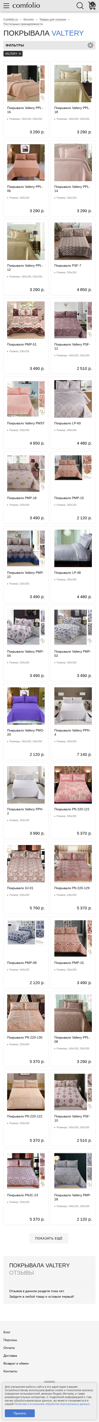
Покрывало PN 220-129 (72, 888)
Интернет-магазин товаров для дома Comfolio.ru (26, 5)
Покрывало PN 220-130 (24, 1037)
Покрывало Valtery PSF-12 (72, 346)
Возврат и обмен (16, 1363)
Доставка (10, 1355)
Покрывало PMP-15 (69, 498)
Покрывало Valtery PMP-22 (25, 575)
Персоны (10, 1340)
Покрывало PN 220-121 (72, 809)
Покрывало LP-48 (67, 572)
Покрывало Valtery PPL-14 (72, 189)
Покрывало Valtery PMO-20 (25, 732)
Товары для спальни (52, 19)
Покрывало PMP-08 (22, 963)
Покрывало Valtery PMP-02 (72, 653)
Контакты (10, 1371)
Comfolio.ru (10, 19)
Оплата (9, 1348)
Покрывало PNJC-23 (22, 1195)
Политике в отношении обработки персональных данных (52, 1404)
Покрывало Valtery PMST (26, 423)
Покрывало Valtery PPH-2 (25, 811)
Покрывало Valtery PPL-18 (72, 110)
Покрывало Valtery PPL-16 (25, 110)
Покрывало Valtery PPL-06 (25, 189)
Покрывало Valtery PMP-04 (25, 653)
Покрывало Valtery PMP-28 (72, 1197)
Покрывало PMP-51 (22, 344)
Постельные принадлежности (23, 24)
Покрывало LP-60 (67, 423)
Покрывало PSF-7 (67, 265)
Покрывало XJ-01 (20, 888)
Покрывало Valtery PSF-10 (72, 1118)
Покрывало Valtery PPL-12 (25, 267)
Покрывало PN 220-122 (24, 1116)
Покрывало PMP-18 (22, 498)
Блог (6, 1332)
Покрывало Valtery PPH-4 (72, 732)
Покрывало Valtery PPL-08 (72, 1039)
